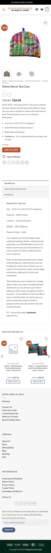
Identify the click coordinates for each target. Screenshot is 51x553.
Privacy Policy (8, 485)
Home (4, 81)
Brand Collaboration (11, 420)
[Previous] (6, 43)
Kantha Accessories (16, 81)
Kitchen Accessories (32, 81)
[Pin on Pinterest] (22, 162)
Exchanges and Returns (12, 491)
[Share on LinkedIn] (27, 162)
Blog (4, 450)
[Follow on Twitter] (25, 503)
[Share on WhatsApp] (4, 162)
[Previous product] (9, 95)
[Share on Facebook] (9, 162)
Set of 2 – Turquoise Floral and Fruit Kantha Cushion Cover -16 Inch (37, 368)
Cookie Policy (8, 488)
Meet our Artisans (10, 416)
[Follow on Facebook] (16, 503)
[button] (3, 9)
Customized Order (10, 413)
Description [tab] (9, 183)
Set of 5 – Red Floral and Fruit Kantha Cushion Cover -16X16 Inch (13, 368)
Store (4, 444)
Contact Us (7, 407)
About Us (6, 441)
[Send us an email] (30, 503)
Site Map (6, 454)
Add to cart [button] (13, 381)
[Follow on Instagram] (21, 503)
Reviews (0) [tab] (8, 195)
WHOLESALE (8, 447)
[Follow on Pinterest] (34, 503)
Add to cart (11, 150)
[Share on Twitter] (13, 162)
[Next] (44, 43)
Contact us (9, 136)
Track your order (9, 410)
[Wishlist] (42, 9)
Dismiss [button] (36, 2)
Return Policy (8, 481)
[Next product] (4, 95)
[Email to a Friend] (18, 162)
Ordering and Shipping (12, 478)
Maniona (6, 401)
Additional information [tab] (15, 189)
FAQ (4, 457)
